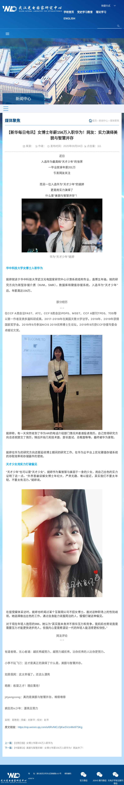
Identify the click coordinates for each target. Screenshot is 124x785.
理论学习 (101, 12)
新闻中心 (103, 120)
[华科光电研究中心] (32, 8)
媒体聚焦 (114, 120)
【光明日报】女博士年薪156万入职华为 (33, 743)
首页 (94, 120)
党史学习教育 (85, 12)
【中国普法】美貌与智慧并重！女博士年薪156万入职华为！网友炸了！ (49, 748)
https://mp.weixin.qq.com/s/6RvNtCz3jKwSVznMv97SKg (50, 727)
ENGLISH (69, 18)
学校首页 (69, 12)
